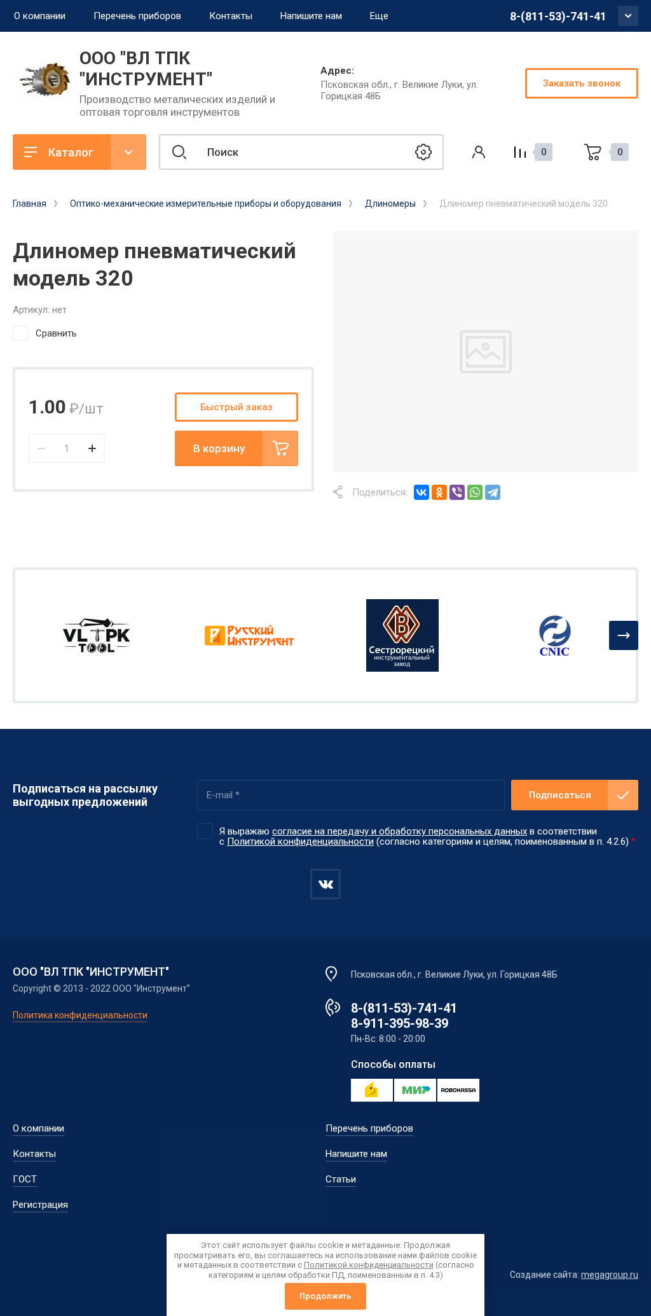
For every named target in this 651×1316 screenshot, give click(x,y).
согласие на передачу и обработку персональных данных (399, 831)
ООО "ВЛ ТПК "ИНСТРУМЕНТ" (145, 69)
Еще (379, 16)
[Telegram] (492, 492)
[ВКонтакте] (421, 492)
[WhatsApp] (475, 492)
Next (623, 635)
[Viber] (457, 492)
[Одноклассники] (439, 492)
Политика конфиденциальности (80, 1015)
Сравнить (56, 333)
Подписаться (560, 795)
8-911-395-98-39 (399, 1023)
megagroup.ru (609, 1275)
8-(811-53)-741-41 (558, 16)
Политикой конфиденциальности (300, 841)
